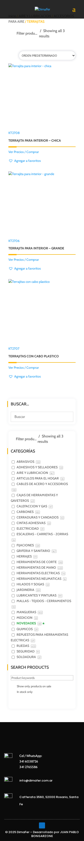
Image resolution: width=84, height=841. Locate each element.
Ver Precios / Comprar (23, 152)
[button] (24, 161)
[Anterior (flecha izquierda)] (8, 420)
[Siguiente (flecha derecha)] (76, 420)
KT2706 (36, 245)
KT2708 (34, 137)
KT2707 (33, 352)
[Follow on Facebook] (42, 825)
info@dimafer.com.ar (35, 780)
